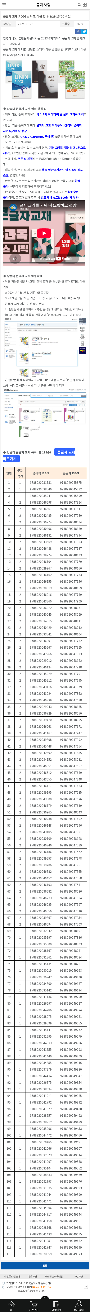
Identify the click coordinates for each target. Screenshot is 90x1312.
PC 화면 (79, 1276)
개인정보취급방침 (54, 1276)
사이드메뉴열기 (4, 5)
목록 (45, 1266)
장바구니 (33, 1309)
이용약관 (32, 1276)
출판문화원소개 (12, 1276)
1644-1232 (23, 1283)
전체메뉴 (85, 4)
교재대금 (56, 1309)
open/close (45, 1298)
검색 (79, 4)
